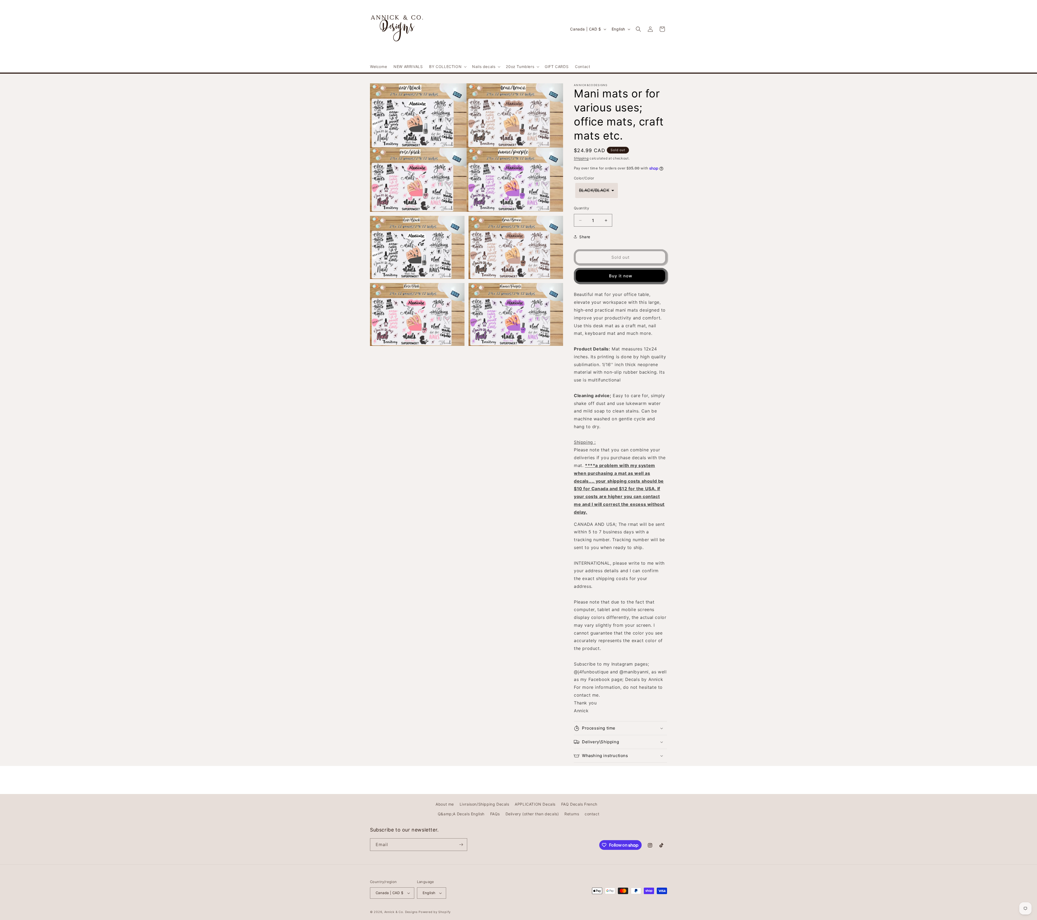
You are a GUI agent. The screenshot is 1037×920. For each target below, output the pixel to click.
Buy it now (620, 275)
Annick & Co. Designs (401, 912)
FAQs (495, 814)
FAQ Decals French (579, 804)
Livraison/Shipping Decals (484, 804)
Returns (571, 814)
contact (592, 814)
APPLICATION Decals (535, 804)
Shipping (581, 158)
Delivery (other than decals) (532, 814)
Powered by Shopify (435, 912)
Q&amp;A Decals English (461, 814)
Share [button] (584, 236)
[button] (447, 66)
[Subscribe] (461, 844)
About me (445, 804)
